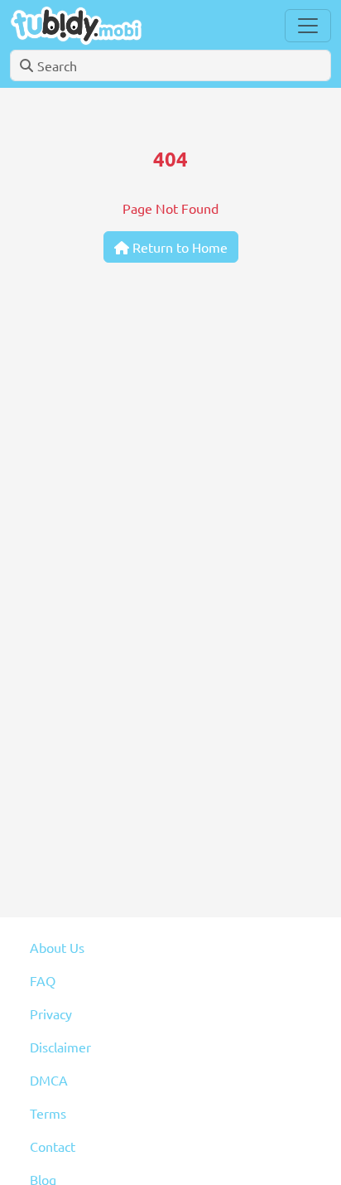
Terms (48, 1113)
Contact (52, 1146)
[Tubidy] (76, 25)
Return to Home (178, 247)
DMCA (49, 1079)
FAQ (42, 980)
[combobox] (170, 65)
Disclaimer (60, 1046)
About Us (57, 947)
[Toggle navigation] (308, 25)
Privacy (51, 1013)
